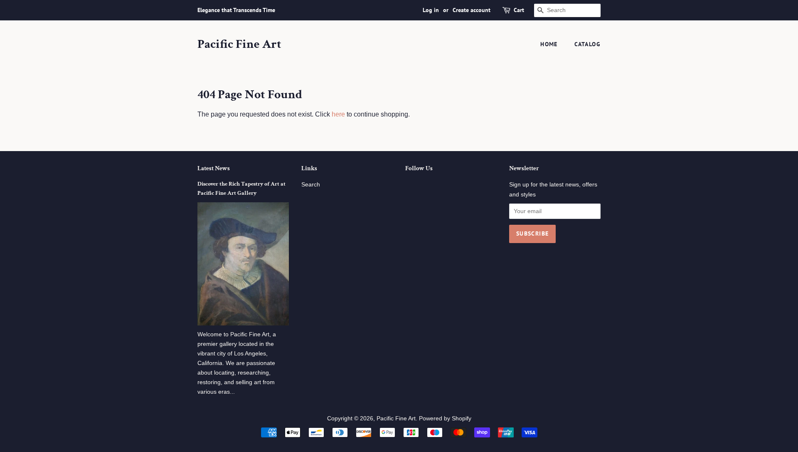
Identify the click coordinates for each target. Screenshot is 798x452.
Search (310, 184)
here (338, 114)
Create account (471, 10)
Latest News (213, 168)
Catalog (587, 44)
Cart (519, 10)
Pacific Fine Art (239, 44)
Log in (431, 10)
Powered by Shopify (445, 418)
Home (549, 44)
